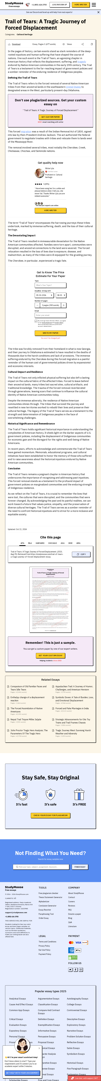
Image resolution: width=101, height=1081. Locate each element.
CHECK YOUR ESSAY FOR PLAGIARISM (50, 815)
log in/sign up (59, 4)
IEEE (70, 543)
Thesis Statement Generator (50, 897)
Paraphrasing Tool (46, 914)
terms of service (47, 322)
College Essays (74, 1004)
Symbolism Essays (76, 1054)
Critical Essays (16, 1019)
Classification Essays (48, 1004)
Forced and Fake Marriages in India (72, 708)
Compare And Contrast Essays (49, 1012)
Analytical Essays (17, 998)
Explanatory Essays (76, 1074)
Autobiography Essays (77, 998)
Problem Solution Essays (79, 1036)
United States (73, 86)
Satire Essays (73, 1048)
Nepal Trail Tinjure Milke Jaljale (26, 719)
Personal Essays (17, 1036)
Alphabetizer (44, 901)
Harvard (40, 543)
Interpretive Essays (47, 1063)
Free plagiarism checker (48, 893)
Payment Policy (45, 954)
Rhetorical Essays (46, 1048)
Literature (72, 926)
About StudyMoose (76, 893)
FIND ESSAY (80, 867)
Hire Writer (81, 4)
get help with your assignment (22, 1073)
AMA (78, 543)
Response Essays (46, 1068)
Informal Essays (46, 1074)
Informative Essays (47, 1030)
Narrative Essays (75, 1030)
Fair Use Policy (44, 950)
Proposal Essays (46, 1042)
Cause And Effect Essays (21, 1004)
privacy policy (59, 322)
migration (26, 131)
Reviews (71, 906)
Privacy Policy (44, 946)
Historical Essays (75, 1063)
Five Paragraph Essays (78, 1068)
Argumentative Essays (48, 998)
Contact (71, 897)
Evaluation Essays (18, 1025)
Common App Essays (19, 1010)
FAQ (70, 910)
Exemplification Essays (49, 1025)
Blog (70, 918)
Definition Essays (46, 1019)
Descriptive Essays (76, 1019)
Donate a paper (74, 914)
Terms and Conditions (47, 941)
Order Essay (44, 918)
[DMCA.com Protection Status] (72, 957)
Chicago (52, 543)
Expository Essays (18, 1030)
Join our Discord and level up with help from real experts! (49, 12)
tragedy (81, 61)
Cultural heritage (24, 34)
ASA (62, 543)
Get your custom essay (50, 655)
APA (22, 543)
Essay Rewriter (45, 910)
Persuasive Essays (47, 1036)
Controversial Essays (77, 1010)
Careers (71, 901)
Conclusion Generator (47, 906)
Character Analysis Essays (47, 1055)
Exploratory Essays (76, 1025)
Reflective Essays (75, 1042)
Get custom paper (50, 117)
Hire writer (50, 210)
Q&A (70, 922)
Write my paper (50, 333)
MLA (30, 543)
